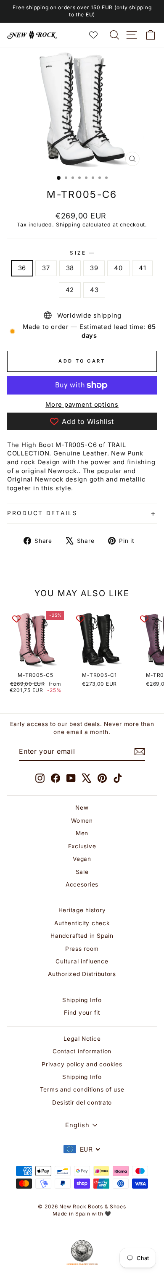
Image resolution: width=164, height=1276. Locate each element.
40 (118, 268)
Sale (82, 871)
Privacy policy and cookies (82, 1064)
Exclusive (82, 846)
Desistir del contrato (82, 1102)
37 (46, 268)
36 (22, 268)
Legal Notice (82, 1038)
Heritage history (82, 910)
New (81, 807)
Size (82, 253)
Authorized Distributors (82, 974)
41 (142, 268)
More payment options (82, 404)
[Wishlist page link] (97, 35)
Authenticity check (81, 923)
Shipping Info (82, 1000)
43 (94, 290)
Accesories (82, 884)
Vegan (82, 858)
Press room (82, 948)
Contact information (82, 1051)
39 (94, 268)
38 (70, 268)
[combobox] (82, 1149)
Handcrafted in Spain (82, 935)
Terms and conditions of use (82, 1089)
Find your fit (82, 1012)
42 (70, 290)
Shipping (68, 224)
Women (82, 820)
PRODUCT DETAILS (42, 513)
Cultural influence (82, 961)
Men (82, 833)
